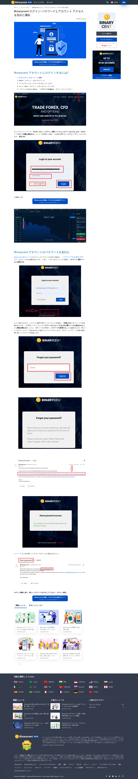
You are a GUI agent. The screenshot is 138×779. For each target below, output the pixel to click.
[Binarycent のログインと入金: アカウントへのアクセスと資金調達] (25, 643)
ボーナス (50, 2)
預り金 (79, 764)
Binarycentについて (30, 764)
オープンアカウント (107, 39)
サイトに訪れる (106, 33)
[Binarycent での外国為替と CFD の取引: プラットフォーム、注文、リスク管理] (49, 617)
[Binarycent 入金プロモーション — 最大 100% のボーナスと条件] (17, 725)
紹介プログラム (102, 767)
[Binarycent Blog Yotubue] (112, 776)
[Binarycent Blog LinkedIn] (115, 776)
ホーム (16, 7)
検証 (119, 764)
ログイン (71, 764)
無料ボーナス (107, 45)
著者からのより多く (36, 605)
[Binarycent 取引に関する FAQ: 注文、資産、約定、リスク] (49, 643)
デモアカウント (90, 767)
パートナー (47, 767)
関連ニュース (20, 605)
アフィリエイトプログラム (47, 764)
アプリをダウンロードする (108, 764)
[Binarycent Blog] (26, 738)
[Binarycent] (106, 29)
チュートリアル (39, 2)
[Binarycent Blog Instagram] (118, 776)
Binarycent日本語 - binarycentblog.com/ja (27, 776)
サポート (86, 764)
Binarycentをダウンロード (23, 771)
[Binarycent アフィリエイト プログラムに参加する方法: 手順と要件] (25, 617)
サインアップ (28, 767)
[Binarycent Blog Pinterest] (121, 776)
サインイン (18, 767)
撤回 (65, 764)
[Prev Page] (15, 664)
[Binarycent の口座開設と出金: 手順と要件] (72, 617)
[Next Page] (19, 664)
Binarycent (18, 764)
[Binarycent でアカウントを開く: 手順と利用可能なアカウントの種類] (55, 716)
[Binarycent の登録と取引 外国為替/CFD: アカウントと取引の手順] (72, 643)
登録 (124, 2)
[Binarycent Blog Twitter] (108, 776)
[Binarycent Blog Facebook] (105, 776)
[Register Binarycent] (107, 62)
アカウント (38, 767)
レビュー (94, 764)
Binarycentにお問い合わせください (53, 776)
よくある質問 (79, 767)
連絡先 (56, 767)
